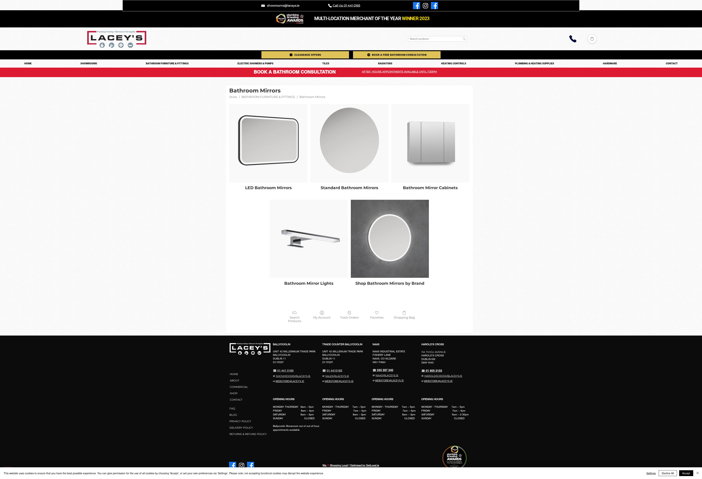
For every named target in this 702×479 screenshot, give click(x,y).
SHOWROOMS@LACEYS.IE (293, 376)
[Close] (697, 473)
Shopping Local (338, 465)
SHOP (233, 393)
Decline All (668, 473)
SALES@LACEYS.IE (337, 376)
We (324, 465)
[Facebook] (416, 5)
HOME (234, 374)
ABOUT (234, 380)
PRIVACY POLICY (240, 421)
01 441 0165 (285, 370)
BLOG (233, 414)
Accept (686, 473)
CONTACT (236, 399)
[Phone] (573, 39)
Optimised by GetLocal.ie (364, 465)
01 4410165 (334, 370)
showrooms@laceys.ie (283, 5)
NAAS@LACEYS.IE (386, 375)
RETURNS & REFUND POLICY (248, 434)
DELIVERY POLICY (241, 427)
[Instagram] (425, 5)
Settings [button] (651, 473)
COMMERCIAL (239, 387)
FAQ (232, 408)
